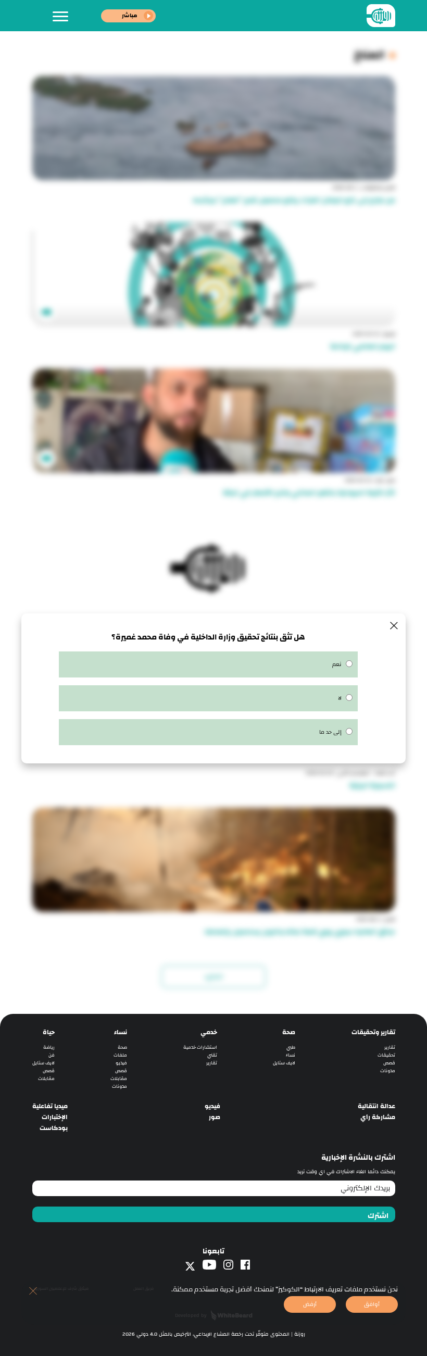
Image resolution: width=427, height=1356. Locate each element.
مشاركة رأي (377, 1117)
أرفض (310, 1304)
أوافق (372, 1304)
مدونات (387, 1071)
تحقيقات (386, 1055)
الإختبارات (55, 1117)
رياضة (49, 1047)
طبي (290, 1047)
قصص (389, 1063)
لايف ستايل (284, 1063)
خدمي (208, 1032)
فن (51, 1055)
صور (214, 1117)
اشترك (378, 1216)
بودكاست (54, 1128)
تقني (212, 1055)
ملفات (120, 1055)
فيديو (121, 1063)
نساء (290, 1055)
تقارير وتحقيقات (373, 1032)
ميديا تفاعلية (50, 1106)
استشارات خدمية (200, 1047)
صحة (288, 1032)
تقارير (389, 1047)
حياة (49, 1032)
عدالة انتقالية (376, 1106)
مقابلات (118, 1079)
